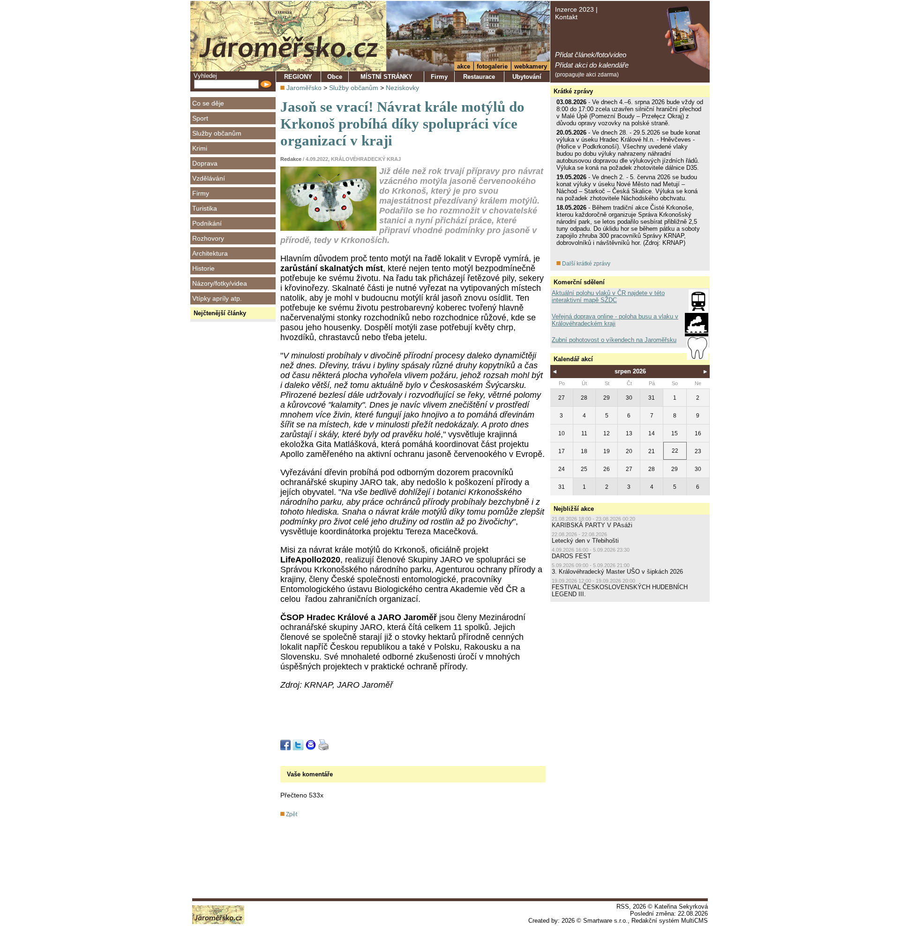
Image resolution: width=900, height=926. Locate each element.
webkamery (530, 66)
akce (463, 66)
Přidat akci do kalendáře (592, 65)
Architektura (210, 253)
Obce (334, 76)
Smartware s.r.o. (605, 920)
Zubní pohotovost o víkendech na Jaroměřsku (614, 339)
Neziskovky (402, 87)
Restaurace (479, 76)
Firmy (200, 193)
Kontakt (566, 17)
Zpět (291, 814)
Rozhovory (208, 238)
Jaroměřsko (304, 87)
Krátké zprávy (573, 91)
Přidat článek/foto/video (590, 55)
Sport (200, 118)
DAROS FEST (571, 556)
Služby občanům (216, 133)
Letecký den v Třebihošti (585, 540)
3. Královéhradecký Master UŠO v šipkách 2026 (617, 571)
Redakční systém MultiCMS (669, 920)
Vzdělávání (208, 178)
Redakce (290, 159)
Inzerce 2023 (574, 9)
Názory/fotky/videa (219, 283)
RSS (622, 906)
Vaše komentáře (310, 774)
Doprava (205, 163)
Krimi (199, 148)
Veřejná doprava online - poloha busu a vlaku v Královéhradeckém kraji (615, 320)
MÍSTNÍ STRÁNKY (386, 76)
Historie (203, 268)
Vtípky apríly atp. (217, 298)
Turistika (204, 208)
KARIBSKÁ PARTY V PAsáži (592, 525)
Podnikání (207, 223)
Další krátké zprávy (585, 263)
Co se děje (208, 103)
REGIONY (298, 76)
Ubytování (526, 76)
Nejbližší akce (574, 508)
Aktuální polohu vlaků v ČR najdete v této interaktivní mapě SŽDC (608, 296)
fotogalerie (492, 66)
